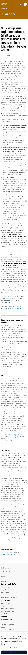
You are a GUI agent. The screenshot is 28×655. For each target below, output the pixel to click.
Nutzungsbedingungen (6, 619)
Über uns (3, 573)
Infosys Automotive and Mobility (9, 597)
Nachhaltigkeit (4, 613)
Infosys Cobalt (5, 65)
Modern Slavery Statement (7, 629)
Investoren (3, 579)
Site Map (3, 627)
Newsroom (3, 581)
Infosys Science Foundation (7, 608)
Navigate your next (5, 571)
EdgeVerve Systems (5, 587)
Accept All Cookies (14, 652)
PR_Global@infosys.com (8, 554)
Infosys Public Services (6, 595)
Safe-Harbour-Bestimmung (7, 624)
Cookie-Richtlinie (5, 622)
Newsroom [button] (3, 8)
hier (9, 300)
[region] (14, 643)
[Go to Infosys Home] (4, 4)
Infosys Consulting (5, 592)
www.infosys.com (14, 435)
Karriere (3, 576)
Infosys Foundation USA (7, 606)
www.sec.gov (21, 519)
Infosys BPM (4, 590)
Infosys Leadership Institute (7, 611)
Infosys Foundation (5, 603)
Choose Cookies (14, 647)
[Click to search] (21, 4)
